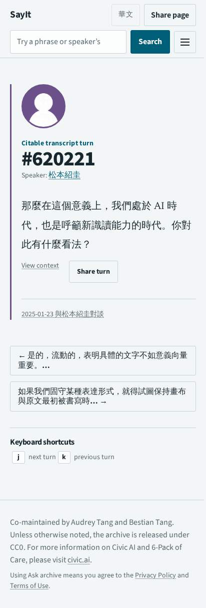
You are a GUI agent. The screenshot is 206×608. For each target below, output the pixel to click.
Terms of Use (42, 586)
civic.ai (104, 559)
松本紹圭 (64, 174)
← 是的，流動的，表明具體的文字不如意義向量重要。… (99, 360)
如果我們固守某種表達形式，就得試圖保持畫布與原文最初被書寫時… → (98, 396)
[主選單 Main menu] (177, 42)
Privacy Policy (155, 575)
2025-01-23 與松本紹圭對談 (63, 314)
